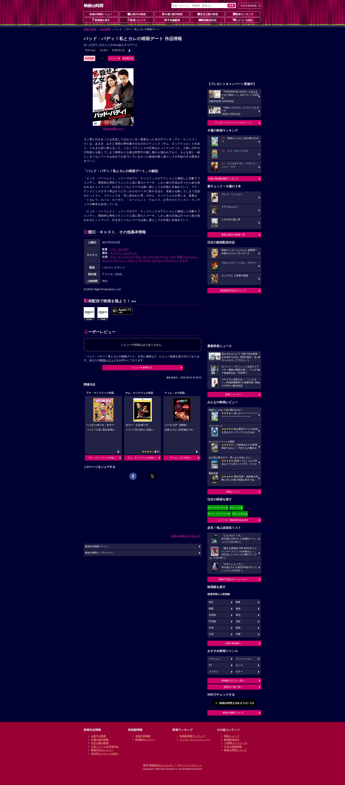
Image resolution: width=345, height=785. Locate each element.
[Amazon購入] (113, 128)
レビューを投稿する (141, 367)
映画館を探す (102, 20)
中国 (211, 628)
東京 (211, 602)
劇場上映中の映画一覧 (233, 234)
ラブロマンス (118, 50)
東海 (238, 608)
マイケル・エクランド (152, 260)
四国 (238, 628)
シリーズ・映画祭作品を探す (233, 520)
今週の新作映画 (173, 14)
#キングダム (238, 513)
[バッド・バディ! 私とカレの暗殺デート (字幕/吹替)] (122, 311)
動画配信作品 (209, 20)
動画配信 (127, 58)
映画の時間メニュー (101, 14)
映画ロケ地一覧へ (233, 687)
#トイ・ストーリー (218, 513)
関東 (238, 602)
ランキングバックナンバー (195, 739)
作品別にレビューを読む (105, 753)
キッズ (239, 665)
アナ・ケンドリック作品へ (102, 457)
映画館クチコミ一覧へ (233, 680)
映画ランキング (244, 14)
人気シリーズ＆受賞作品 (105, 746)
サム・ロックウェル (147, 256)
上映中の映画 (138, 14)
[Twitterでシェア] (152, 476)
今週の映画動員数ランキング (223, 178)
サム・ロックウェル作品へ (142, 457)
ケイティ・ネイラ (177, 260)
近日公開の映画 (209, 14)
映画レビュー (233, 491)
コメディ (104, 50)
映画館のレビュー (145, 739)
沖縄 (238, 634)
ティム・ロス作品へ (180, 457)
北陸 (238, 621)
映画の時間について (233, 712)
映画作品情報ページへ (97, 546)
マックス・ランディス (123, 252)
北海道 (212, 615)
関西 (211, 608)
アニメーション (244, 659)
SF (210, 665)
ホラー (239, 671)
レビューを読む (244, 20)
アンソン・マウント (126, 260)
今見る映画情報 (233, 746)
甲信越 (212, 621)
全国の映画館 (142, 736)
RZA (179, 256)
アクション (90, 50)
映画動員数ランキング (192, 736)
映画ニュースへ (233, 394)
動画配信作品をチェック (233, 290)
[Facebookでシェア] (133, 476)
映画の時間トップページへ (99, 553)
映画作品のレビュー (102, 750)
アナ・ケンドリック (122, 256)
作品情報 (105, 29)
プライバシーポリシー (189, 765)
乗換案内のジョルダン (161, 765)
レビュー (113, 58)
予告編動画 (173, 20)
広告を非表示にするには (185, 535)
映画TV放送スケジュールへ (233, 579)
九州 (211, 634)
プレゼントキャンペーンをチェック (233, 122)
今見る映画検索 (248, 5)
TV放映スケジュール (235, 743)
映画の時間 (90, 29)
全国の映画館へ (233, 643)
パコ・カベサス (119, 249)
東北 (238, 615)
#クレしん (235, 507)
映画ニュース (138, 20)
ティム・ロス (168, 256)
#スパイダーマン (217, 507)
